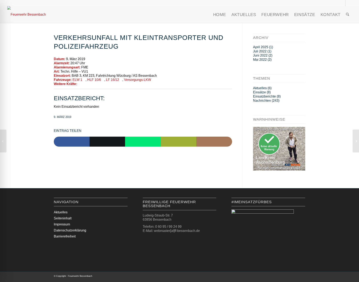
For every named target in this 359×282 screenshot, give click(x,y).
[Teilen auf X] (107, 142)
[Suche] (347, 14)
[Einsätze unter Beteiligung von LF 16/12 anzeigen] (121, 80)
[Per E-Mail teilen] (179, 142)
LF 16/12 (112, 80)
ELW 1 (77, 80)
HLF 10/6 (94, 80)
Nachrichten (262, 100)
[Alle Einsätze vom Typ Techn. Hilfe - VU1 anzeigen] (90, 71)
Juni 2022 (260, 55)
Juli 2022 (260, 51)
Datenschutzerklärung (70, 230)
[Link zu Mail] (348, 3)
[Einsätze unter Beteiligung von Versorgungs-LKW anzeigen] (153, 80)
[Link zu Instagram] (342, 3)
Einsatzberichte (264, 96)
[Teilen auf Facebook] (72, 142)
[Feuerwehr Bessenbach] (26, 14)
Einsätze (259, 92)
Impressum (62, 224)
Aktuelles (260, 88)
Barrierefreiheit (65, 236)
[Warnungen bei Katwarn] (279, 169)
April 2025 (260, 47)
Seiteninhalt (62, 218)
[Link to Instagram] (214, 142)
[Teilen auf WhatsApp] (143, 142)
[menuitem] (219, 14)
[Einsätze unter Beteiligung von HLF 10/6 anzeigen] (103, 80)
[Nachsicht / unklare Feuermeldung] (3, 141)
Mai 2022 (260, 59)
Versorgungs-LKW (137, 80)
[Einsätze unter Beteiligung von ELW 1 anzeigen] (84, 80)
